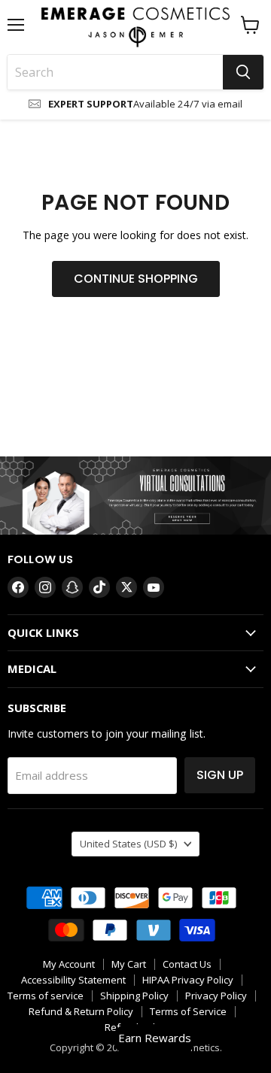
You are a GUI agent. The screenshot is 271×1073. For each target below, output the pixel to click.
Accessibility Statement (73, 980)
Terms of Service (188, 1011)
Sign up (219, 775)
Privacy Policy (216, 995)
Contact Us (187, 964)
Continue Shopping (136, 278)
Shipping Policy (134, 995)
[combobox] (115, 72)
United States (128, 843)
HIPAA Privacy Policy (187, 980)
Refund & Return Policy (81, 1011)
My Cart (128, 964)
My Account (69, 964)
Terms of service (46, 995)
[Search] (243, 72)
